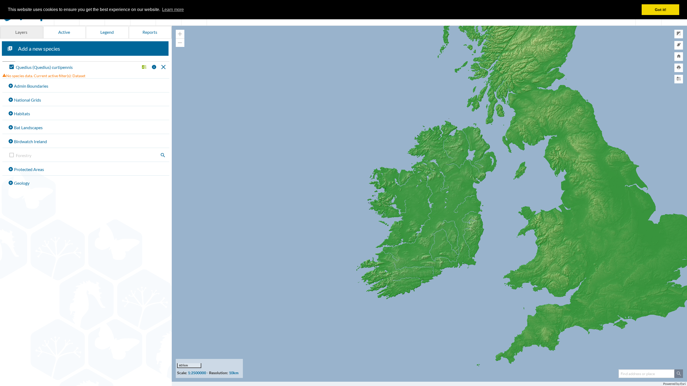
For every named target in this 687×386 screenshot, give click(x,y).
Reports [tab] (149, 32)
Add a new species (39, 48)
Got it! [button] (660, 10)
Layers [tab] (21, 32)
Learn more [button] (173, 9)
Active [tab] (64, 32)
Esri (683, 384)
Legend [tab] (107, 32)
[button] (143, 67)
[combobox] (646, 373)
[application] (429, 206)
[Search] (678, 373)
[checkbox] (73, 67)
